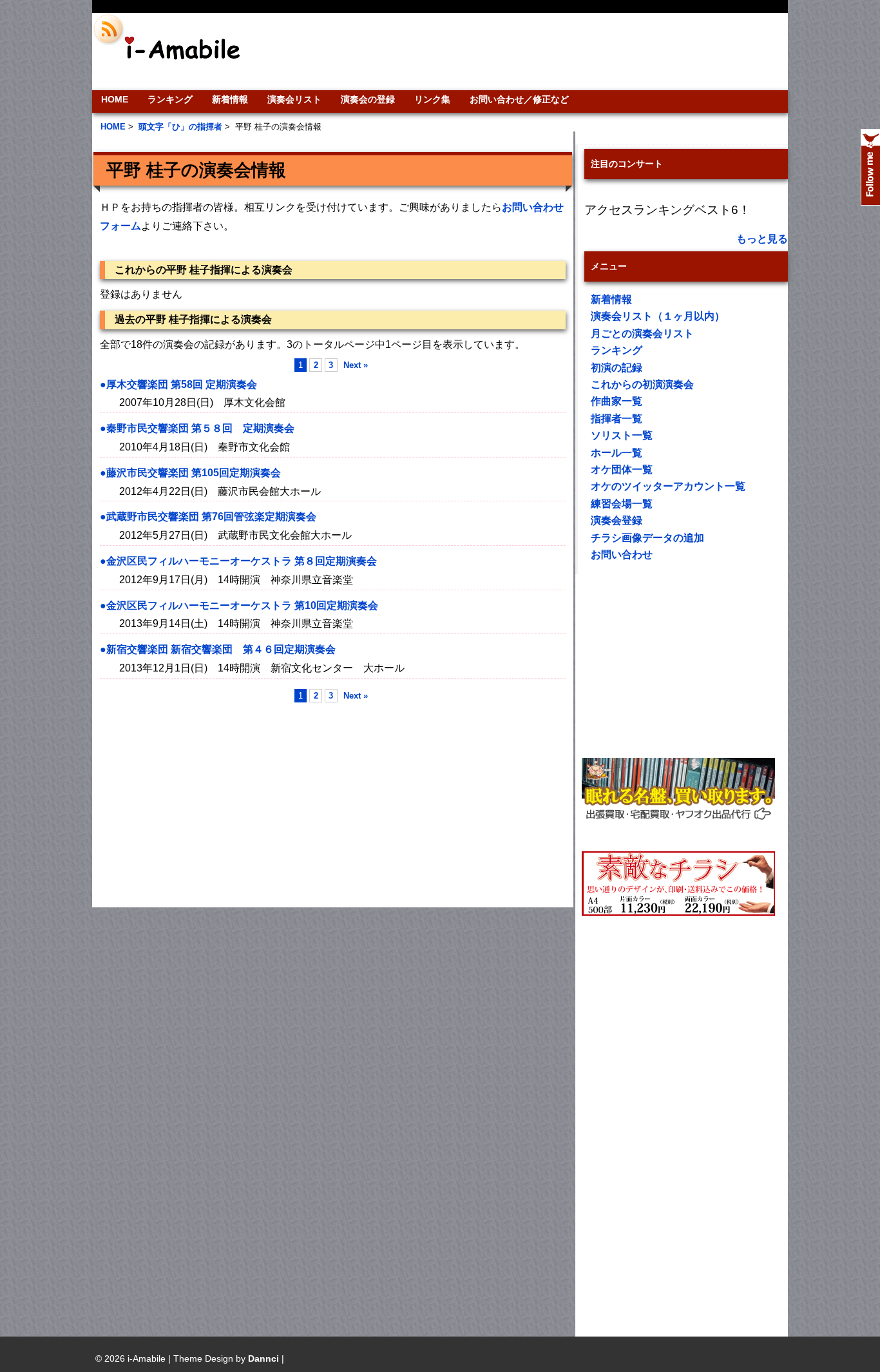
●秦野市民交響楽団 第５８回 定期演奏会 (197, 428)
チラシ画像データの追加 (647, 537)
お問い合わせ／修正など (519, 99)
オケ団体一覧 (622, 469)
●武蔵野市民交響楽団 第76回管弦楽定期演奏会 (208, 516)
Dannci (263, 1358)
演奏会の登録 (368, 99)
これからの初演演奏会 (642, 384)
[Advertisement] (527, 52)
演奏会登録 (616, 520)
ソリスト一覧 (622, 435)
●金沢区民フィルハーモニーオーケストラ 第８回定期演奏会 (238, 561)
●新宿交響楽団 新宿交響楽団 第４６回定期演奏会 (218, 649)
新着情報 (230, 99)
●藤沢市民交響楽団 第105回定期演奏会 (190, 472)
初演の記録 (616, 367)
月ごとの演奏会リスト (642, 333)
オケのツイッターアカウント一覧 (668, 486)
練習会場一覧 (622, 503)
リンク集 (432, 99)
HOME (114, 99)
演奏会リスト (294, 99)
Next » (355, 365)
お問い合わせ (622, 554)
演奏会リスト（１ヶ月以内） (658, 316)
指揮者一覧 (616, 418)
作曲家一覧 (616, 401)
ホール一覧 (616, 452)
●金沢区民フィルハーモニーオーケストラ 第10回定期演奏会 (239, 605)
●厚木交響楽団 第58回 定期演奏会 (178, 384)
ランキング (170, 99)
